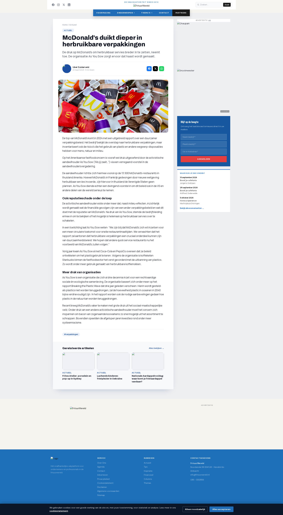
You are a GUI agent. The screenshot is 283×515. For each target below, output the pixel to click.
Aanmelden (203, 159)
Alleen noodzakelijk (195, 509)
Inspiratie (148, 471)
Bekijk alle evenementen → (192, 208)
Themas (147, 483)
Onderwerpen (126, 13)
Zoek (227, 5)
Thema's (146, 13)
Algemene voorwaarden (108, 491)
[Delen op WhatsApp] (161, 68)
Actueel (73, 24)
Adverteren (102, 475)
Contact (164, 13)
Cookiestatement (105, 483)
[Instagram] (58, 4)
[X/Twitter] (63, 4)
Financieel (148, 475)
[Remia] (203, 44)
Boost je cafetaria (188, 190)
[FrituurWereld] (141, 425)
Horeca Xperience (188, 200)
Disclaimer (102, 487)
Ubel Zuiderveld (81, 67)
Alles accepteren (221, 509)
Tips (146, 467)
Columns (148, 479)
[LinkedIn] (69, 4)
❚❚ (209, 20)
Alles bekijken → (156, 348)
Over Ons (101, 463)
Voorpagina (103, 13)
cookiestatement (59, 511)
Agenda (101, 467)
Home (65, 24)
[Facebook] (53, 4)
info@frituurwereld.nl (200, 475)
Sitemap (101, 495)
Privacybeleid (103, 479)
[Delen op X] (155, 68)
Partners (181, 13)
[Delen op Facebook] (149, 68)
